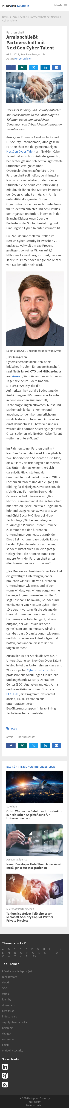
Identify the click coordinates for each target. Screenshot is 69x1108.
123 (33, 956)
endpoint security (12, 1050)
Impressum (34, 1101)
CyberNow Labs (37, 670)
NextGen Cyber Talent (20, 151)
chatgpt (6, 1033)
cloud (5, 982)
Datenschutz (33, 1105)
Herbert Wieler (23, 58)
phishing (7, 1028)
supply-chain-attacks (14, 1022)
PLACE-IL (12, 694)
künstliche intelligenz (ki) (17, 971)
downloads (8, 1005)
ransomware (9, 976)
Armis (16, 376)
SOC (4, 988)
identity (6, 999)
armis (9, 737)
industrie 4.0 (9, 1016)
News (5, 17)
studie (6, 993)
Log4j (5, 1045)
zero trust (8, 1010)
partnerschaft (26, 737)
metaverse (8, 1039)
